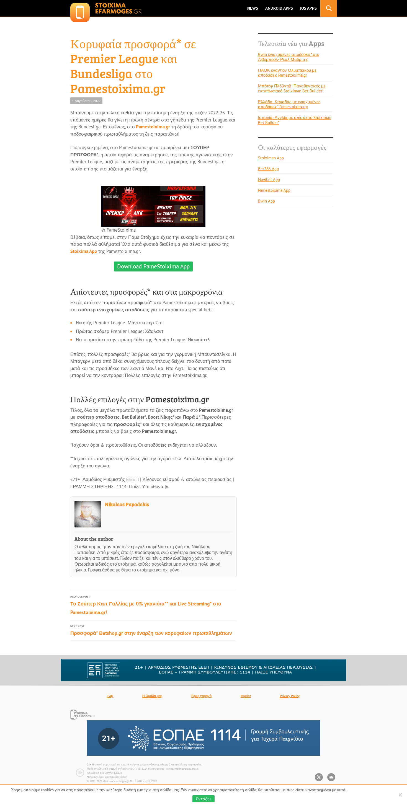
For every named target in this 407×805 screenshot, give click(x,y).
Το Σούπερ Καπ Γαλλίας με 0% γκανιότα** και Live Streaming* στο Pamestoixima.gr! (145, 605)
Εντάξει (203, 798)
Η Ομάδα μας (152, 696)
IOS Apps (308, 8)
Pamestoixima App (274, 190)
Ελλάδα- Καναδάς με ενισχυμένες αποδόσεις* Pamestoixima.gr (289, 104)
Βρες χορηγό (201, 696)
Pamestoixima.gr (153, 127)
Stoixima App (83, 251)
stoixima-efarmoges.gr (105, 8)
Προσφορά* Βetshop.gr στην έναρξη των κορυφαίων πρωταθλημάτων (151, 630)
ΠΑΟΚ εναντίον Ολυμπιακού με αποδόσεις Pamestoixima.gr (287, 73)
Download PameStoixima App (153, 266)
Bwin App (266, 201)
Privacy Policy (290, 696)
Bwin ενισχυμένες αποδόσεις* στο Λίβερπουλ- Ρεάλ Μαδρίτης (288, 57)
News (252, 8)
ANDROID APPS (279, 8)
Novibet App (269, 179)
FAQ (110, 696)
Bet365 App (268, 168)
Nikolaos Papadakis (127, 504)
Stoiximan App (271, 158)
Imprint (246, 696)
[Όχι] (400, 795)
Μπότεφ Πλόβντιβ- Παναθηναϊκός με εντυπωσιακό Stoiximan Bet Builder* (292, 88)
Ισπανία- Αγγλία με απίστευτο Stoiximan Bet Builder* (294, 120)
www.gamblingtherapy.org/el (182, 768)
